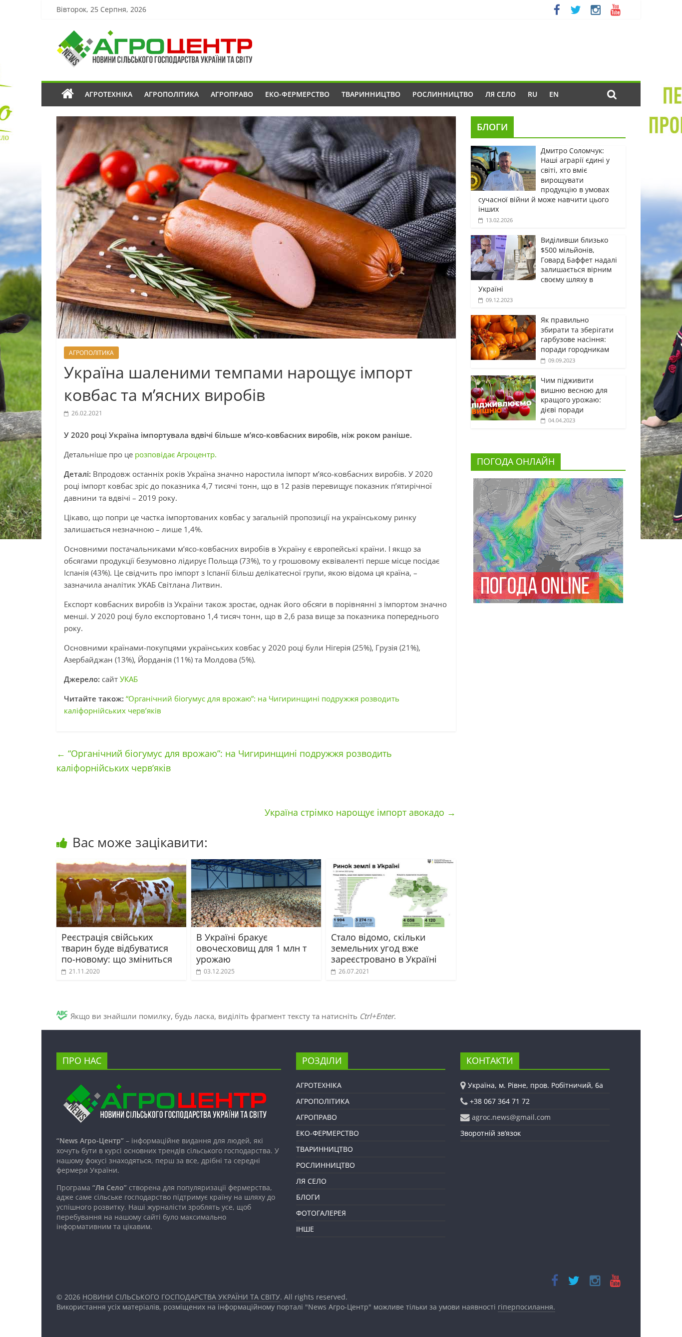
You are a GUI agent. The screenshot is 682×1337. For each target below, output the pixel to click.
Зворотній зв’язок (490, 1133)
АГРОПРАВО (232, 94)
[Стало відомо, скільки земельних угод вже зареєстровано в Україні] (391, 865)
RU (532, 94)
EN (554, 94)
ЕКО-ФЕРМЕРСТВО (297, 94)
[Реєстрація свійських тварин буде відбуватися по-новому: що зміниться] (121, 865)
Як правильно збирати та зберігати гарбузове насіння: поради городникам (577, 334)
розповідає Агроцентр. (176, 454)
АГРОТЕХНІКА (108, 94)
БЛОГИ (492, 127)
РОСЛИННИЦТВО (442, 94)
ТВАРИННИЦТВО (370, 94)
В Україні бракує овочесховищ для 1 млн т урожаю (251, 948)
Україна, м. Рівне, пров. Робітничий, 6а (535, 1085)
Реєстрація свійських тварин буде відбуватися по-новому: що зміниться (116, 948)
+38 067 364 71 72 (500, 1101)
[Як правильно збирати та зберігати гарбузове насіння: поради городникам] (503, 320)
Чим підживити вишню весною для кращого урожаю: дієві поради (574, 394)
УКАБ (129, 679)
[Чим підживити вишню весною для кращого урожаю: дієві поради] (503, 380)
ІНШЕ (305, 1229)
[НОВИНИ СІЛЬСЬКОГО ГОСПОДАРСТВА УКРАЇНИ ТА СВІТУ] (154, 34)
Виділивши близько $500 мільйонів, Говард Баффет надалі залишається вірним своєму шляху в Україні (547, 264)
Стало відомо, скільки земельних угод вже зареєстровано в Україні (384, 948)
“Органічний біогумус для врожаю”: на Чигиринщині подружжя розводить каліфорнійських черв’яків (224, 760)
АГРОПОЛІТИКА (171, 94)
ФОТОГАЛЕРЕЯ (321, 1213)
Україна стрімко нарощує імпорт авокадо (360, 812)
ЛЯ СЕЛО (500, 94)
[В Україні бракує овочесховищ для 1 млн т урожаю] (256, 865)
